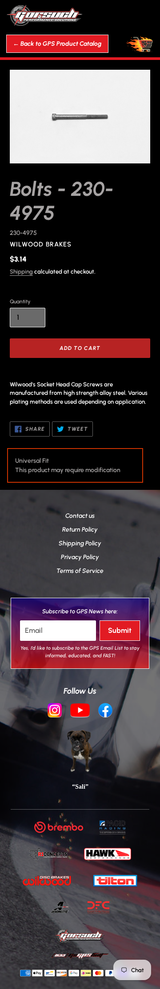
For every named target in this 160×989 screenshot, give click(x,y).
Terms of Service (80, 571)
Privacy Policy (80, 557)
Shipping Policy (80, 543)
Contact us (80, 516)
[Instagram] (55, 711)
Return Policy (80, 529)
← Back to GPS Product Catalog (57, 44)
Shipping (21, 271)
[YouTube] (80, 711)
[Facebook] (105, 711)
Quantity (20, 301)
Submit (120, 630)
